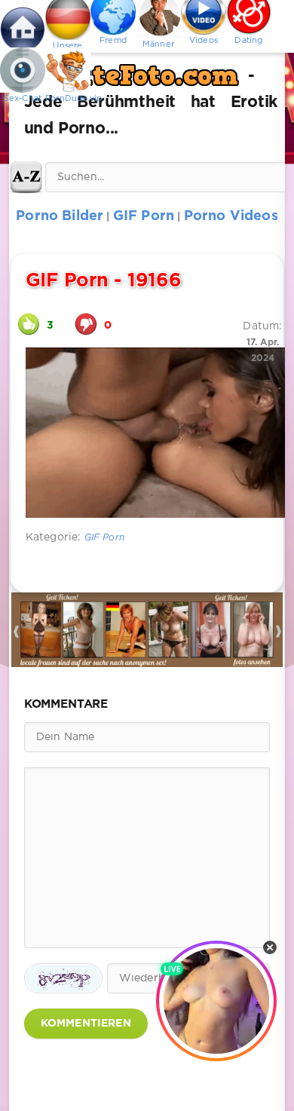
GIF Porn (104, 538)
